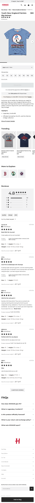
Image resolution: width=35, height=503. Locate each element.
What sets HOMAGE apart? (10, 425)
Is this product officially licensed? (13, 414)
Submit (32, 489)
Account (3, 478)
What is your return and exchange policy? (16, 420)
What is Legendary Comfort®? (12, 409)
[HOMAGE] (5, 5)
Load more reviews (17, 390)
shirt (16, 215)
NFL (10, 9)
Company (3, 470)
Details (30, 97)
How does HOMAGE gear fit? (11, 404)
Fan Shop (4, 9)
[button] (28, 5)
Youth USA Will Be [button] (15, 312)
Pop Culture (4, 453)
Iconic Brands (4, 461)
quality (4, 215)
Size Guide (4, 79)
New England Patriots (19, 9)
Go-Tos (3, 457)
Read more (17, 308)
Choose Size (17, 85)
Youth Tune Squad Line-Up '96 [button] (18, 343)
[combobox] (8, 219)
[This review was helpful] (15, 250)
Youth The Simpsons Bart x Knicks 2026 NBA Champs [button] (19, 239)
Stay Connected (5, 466)
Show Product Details (8, 121)
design (10, 215)
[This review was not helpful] (18, 250)
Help (2, 474)
